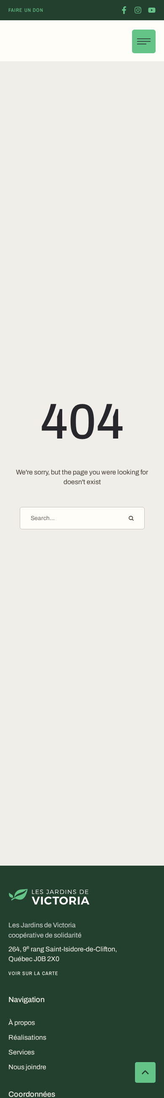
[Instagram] (138, 10)
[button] (25, 10)
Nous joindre (27, 1067)
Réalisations (27, 1037)
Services (21, 1052)
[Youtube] (152, 10)
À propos (21, 1022)
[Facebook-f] (124, 10)
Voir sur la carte (33, 973)
